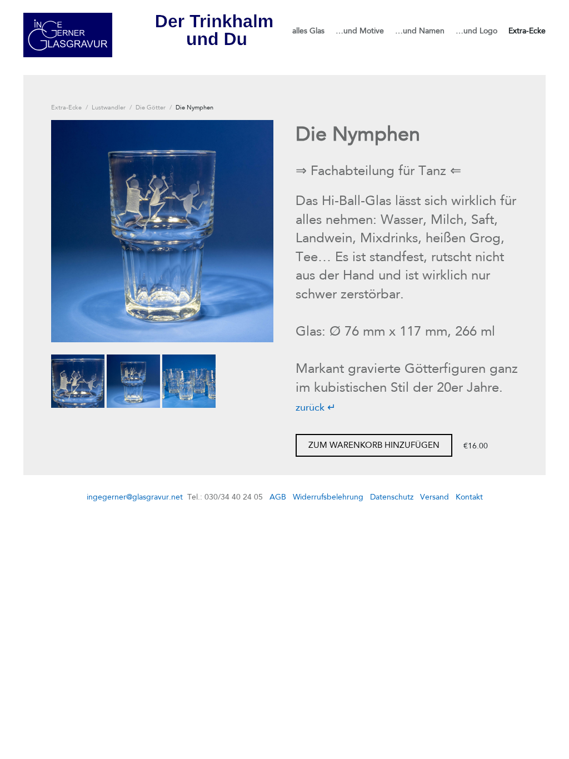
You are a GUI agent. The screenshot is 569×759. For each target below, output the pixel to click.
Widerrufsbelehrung (328, 497)
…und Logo (476, 31)
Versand (434, 497)
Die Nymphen (194, 107)
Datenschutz (391, 497)
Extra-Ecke (527, 31)
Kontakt (469, 497)
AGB (277, 497)
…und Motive (360, 31)
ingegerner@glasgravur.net (135, 497)
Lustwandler (109, 107)
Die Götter (151, 107)
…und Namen (420, 31)
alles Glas (308, 31)
